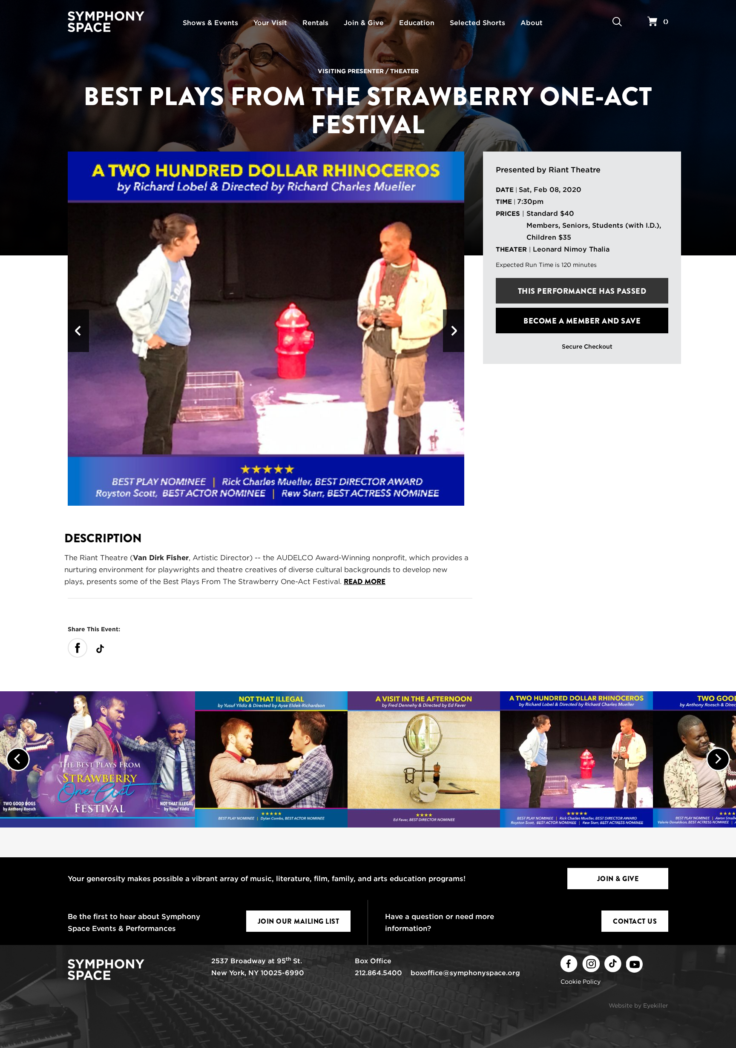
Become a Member (582, 320)
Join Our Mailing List (298, 921)
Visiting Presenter (351, 71)
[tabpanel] (266, 329)
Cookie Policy (581, 981)
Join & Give (618, 879)
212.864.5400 (378, 973)
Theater (404, 71)
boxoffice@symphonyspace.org (465, 973)
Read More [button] (364, 581)
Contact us (635, 921)
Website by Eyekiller (638, 1005)
